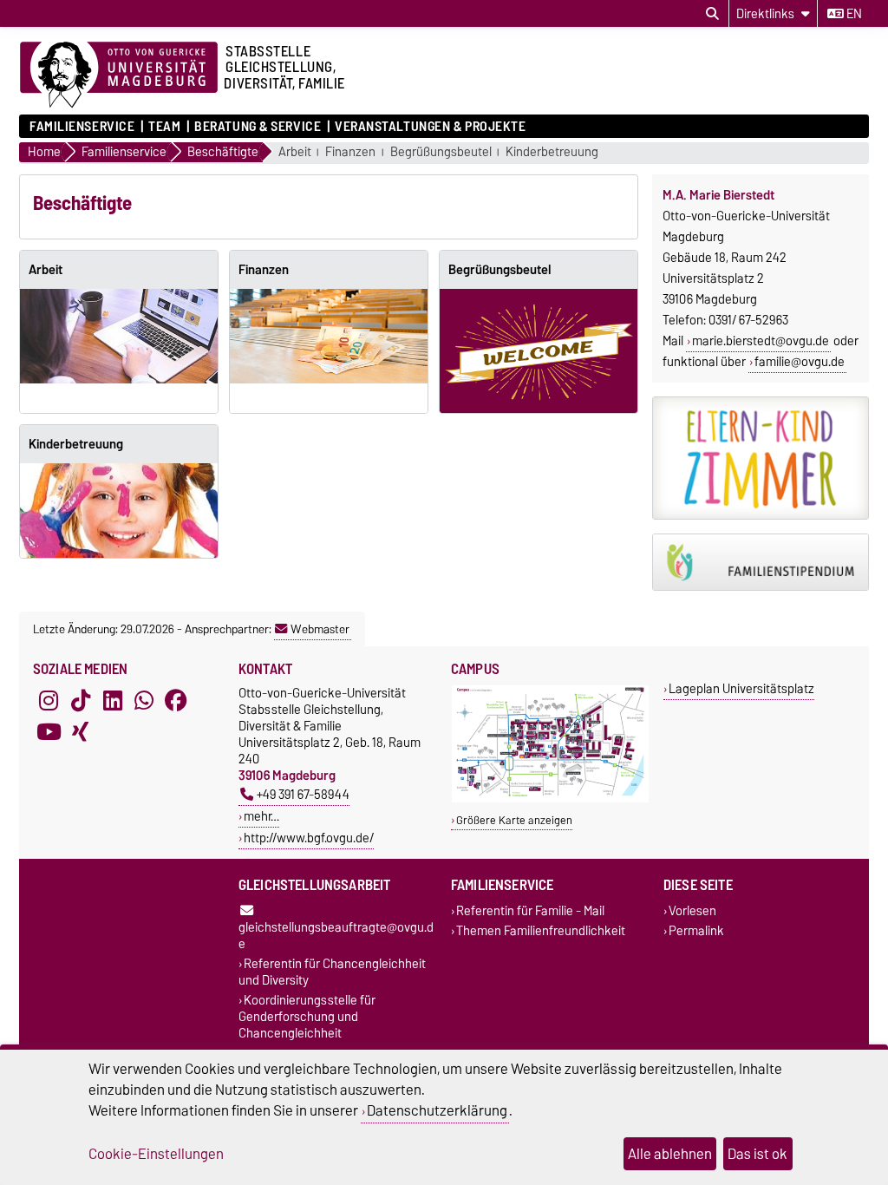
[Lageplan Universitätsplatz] (550, 798)
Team (164, 126)
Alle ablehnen (670, 1154)
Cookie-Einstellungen (156, 1154)
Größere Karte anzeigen (514, 820)
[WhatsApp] (144, 700)
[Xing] (80, 731)
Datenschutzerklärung (437, 1110)
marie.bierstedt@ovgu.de (760, 341)
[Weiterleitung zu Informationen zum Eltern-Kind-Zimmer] (760, 458)
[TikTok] (80, 700)
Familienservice (81, 126)
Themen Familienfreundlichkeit (540, 931)
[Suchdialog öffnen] (712, 13)
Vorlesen (692, 910)
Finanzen (350, 152)
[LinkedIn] (112, 700)
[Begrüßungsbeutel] (538, 351)
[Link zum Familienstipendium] (760, 563)
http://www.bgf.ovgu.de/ (309, 837)
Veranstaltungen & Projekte (430, 126)
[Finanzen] (329, 336)
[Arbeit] (119, 336)
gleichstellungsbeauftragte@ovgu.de (336, 934)
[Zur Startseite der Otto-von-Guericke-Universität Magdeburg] (119, 75)
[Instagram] (48, 700)
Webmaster (320, 629)
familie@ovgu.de (799, 361)
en (853, 13)
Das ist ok (757, 1154)
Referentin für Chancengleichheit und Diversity (332, 972)
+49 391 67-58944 (303, 794)
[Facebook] (176, 700)
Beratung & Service (257, 126)
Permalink (696, 931)
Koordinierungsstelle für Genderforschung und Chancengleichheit (306, 1017)
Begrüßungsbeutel (441, 152)
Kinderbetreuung (552, 152)
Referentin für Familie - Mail (530, 910)
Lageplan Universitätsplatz (741, 688)
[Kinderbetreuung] (119, 510)
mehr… (261, 816)
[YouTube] (48, 731)
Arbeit (294, 152)
